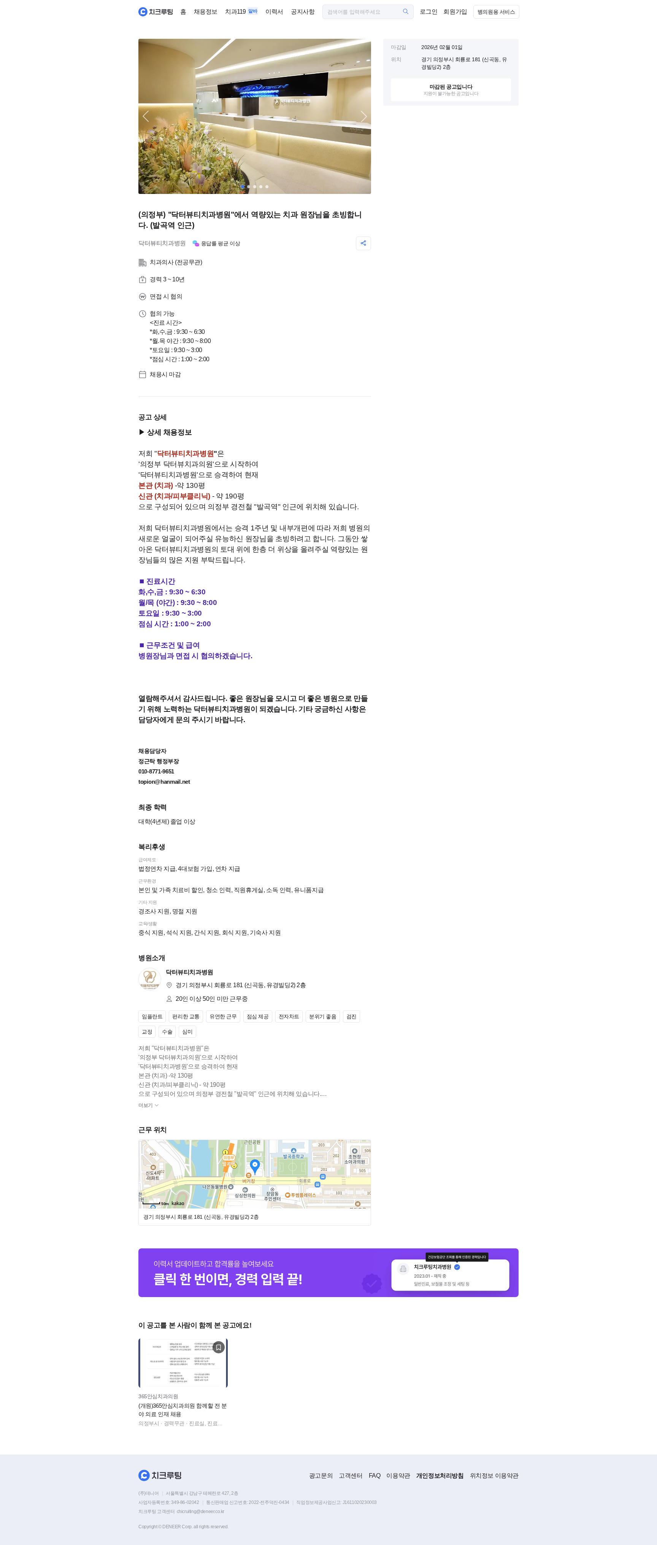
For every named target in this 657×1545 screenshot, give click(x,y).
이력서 (274, 11)
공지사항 (302, 11)
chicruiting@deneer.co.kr (200, 1511)
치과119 (235, 11)
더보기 (146, 1105)
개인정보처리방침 (440, 1475)
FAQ (375, 1475)
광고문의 (321, 1475)
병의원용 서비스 (496, 12)
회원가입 (455, 11)
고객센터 (350, 1475)
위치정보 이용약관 (494, 1475)
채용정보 (205, 11)
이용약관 (398, 1475)
